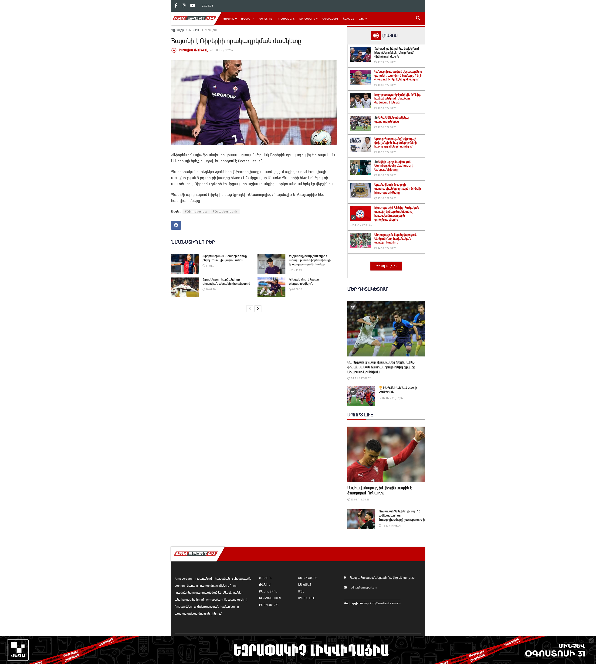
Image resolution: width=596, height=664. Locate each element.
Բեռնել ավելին (386, 266)
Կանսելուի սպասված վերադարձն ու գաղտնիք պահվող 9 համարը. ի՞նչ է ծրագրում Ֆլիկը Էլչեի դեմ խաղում (398, 75)
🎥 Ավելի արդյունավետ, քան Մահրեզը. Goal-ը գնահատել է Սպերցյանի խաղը (393, 165)
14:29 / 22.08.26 (362, 225)
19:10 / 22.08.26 (386, 62)
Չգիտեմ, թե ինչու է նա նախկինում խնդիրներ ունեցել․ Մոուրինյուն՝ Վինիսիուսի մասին (396, 52)
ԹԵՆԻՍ (245, 18)
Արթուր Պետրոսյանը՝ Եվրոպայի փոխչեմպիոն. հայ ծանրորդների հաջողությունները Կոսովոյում (395, 142)
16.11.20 (296, 270)
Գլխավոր (177, 30)
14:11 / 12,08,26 (360, 378)
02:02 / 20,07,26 (392, 398)
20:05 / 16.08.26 (359, 499)
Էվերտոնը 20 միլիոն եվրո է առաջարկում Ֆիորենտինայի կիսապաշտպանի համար (310, 260)
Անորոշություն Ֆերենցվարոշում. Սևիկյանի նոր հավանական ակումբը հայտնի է (395, 238)
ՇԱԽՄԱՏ (348, 18)
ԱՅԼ (361, 18)
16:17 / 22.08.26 (386, 152)
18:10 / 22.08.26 (386, 108)
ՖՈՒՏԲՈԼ (228, 18)
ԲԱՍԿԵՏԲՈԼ (265, 18)
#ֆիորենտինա (196, 211)
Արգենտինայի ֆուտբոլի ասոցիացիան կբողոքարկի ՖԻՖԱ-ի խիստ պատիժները (397, 188)
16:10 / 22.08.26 (386, 175)
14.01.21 (210, 265)
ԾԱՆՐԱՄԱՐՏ (330, 18)
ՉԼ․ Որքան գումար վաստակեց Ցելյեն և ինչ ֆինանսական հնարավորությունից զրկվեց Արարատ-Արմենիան (381, 367)
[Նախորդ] (249, 308)
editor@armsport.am (364, 587)
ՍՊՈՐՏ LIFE (306, 598)
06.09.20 (296, 289)
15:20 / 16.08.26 (391, 525)
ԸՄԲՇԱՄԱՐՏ (307, 18)
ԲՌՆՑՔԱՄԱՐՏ (286, 18)
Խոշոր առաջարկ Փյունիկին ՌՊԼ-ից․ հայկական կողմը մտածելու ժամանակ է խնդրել (397, 98)
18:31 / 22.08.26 (386, 85)
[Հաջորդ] (257, 308)
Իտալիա (211, 30)
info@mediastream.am (385, 603)
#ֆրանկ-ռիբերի (225, 211)
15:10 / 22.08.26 (386, 198)
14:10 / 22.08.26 (386, 248)
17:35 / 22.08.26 (386, 127)
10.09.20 (210, 289)
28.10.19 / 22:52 (222, 50)
